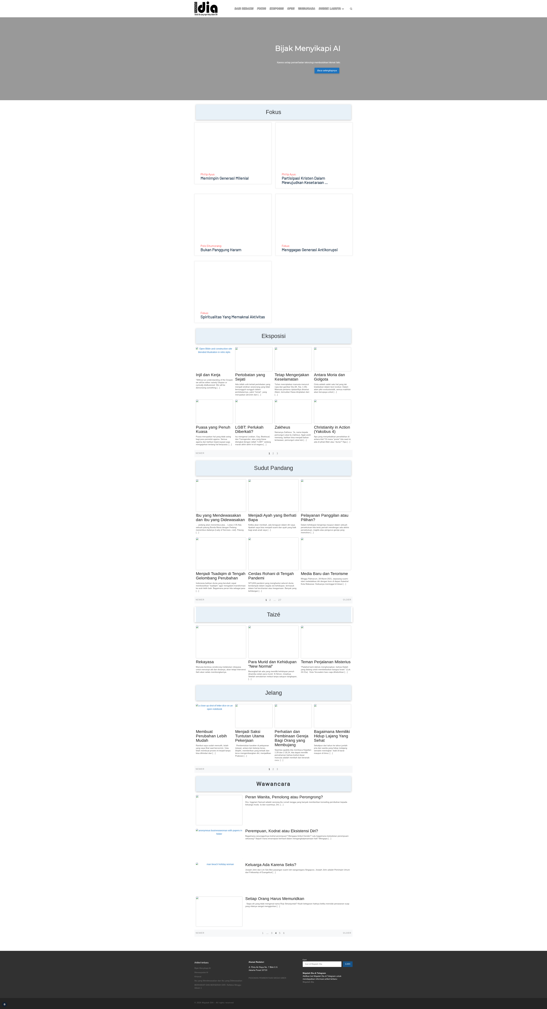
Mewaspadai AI (201, 972)
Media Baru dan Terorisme (324, 573)
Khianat (197, 977)
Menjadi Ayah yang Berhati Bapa (272, 517)
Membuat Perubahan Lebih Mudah (211, 736)
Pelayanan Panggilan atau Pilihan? (324, 517)
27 (279, 600)
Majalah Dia (308, 982)
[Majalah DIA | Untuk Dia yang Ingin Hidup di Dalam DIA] (206, 8)
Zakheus (282, 427)
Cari (305, 960)
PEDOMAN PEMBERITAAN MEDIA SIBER (267, 978)
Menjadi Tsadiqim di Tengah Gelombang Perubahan (220, 575)
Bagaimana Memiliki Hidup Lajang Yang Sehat (332, 736)
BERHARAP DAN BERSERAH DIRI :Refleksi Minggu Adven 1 (217, 986)
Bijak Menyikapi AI (202, 968)
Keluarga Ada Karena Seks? (270, 864)
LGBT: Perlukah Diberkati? (249, 429)
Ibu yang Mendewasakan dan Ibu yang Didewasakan (220, 517)
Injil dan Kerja (208, 375)
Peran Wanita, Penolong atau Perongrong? (284, 797)
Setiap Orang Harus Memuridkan (274, 898)
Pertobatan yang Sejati (250, 377)
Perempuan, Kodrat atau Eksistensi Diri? (281, 831)
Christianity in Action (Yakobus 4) (332, 429)
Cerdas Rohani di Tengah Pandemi (271, 575)
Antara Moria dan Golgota (329, 377)
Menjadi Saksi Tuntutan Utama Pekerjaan (249, 736)
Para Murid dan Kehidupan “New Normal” (272, 664)
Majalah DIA (208, 1003)
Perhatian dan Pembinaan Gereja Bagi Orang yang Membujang (291, 738)
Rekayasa (205, 662)
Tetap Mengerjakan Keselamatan (292, 377)
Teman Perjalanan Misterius (326, 662)
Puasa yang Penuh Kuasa (213, 429)
